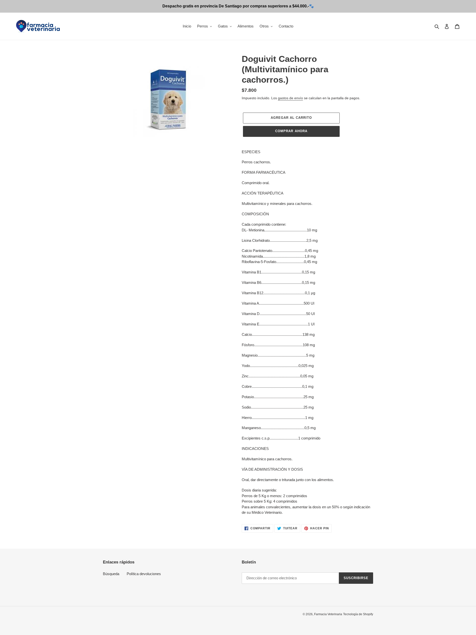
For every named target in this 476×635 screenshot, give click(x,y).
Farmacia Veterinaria (328, 614)
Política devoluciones (144, 574)
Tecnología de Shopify (358, 614)
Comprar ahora (291, 131)
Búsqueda (111, 574)
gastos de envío (290, 98)
